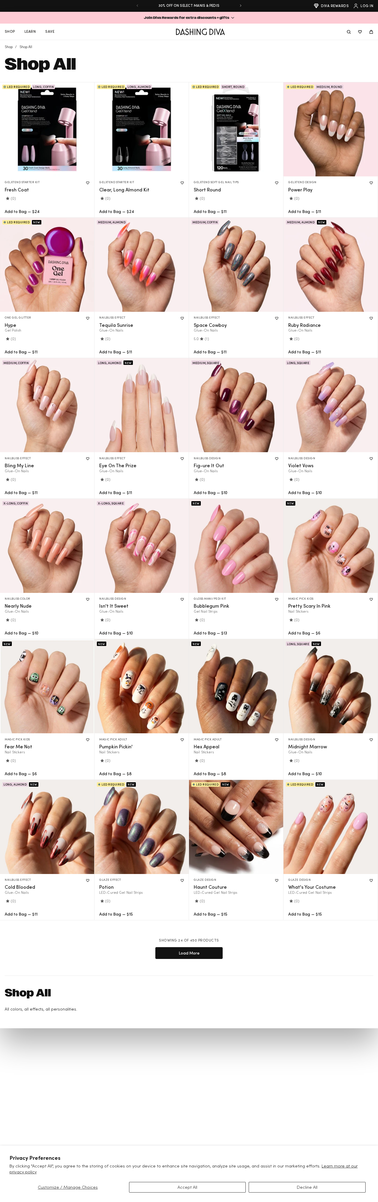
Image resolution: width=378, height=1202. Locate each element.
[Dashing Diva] (200, 32)
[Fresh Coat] (47, 129)
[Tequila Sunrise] (141, 265)
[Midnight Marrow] (331, 686)
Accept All (187, 1187)
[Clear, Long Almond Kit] (141, 129)
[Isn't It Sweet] (141, 546)
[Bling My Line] (47, 405)
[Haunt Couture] (236, 827)
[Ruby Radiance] (331, 265)
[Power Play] (331, 129)
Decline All (307, 1187)
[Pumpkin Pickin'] (141, 686)
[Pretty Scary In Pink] (331, 546)
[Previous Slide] (137, 5)
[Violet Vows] (331, 405)
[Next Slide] (240, 5)
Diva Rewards (335, 6)
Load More (189, 952)
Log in (367, 6)
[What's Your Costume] (331, 827)
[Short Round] (236, 129)
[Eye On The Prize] (141, 405)
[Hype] (47, 265)
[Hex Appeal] (236, 686)
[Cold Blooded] (47, 827)
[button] (189, 18)
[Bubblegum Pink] (236, 546)
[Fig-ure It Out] (236, 405)
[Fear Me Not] (47, 686)
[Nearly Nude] (47, 546)
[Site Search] (349, 32)
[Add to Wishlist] (87, 183)
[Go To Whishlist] (360, 32)
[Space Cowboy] (236, 265)
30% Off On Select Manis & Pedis (189, 5)
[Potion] (141, 827)
